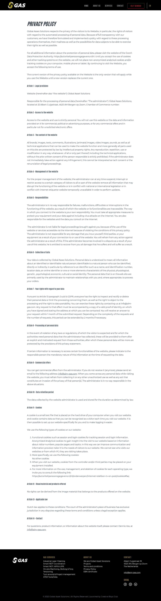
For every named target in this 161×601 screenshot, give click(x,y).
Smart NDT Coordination (54, 564)
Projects (87, 564)
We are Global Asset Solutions (97, 561)
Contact (120, 6)
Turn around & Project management (59, 574)
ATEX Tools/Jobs (50, 577)
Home (86, 6)
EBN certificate (90, 572)
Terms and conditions (93, 566)
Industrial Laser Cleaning (54, 561)
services (108, 6)
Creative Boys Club (109, 596)
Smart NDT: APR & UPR (53, 566)
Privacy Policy (90, 569)
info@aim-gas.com (67, 374)
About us (96, 6)
